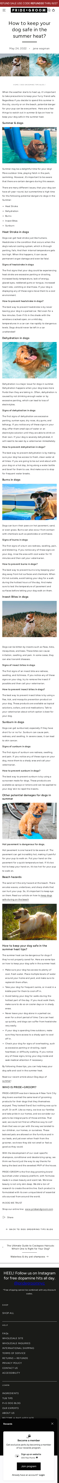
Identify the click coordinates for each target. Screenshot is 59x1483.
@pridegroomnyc (29, 1283)
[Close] (52, 1423)
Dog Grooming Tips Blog (32, 85)
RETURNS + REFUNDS (15, 1358)
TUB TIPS (7, 1398)
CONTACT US (10, 1368)
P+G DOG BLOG (11, 1403)
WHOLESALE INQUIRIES (16, 1343)
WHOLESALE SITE (12, 1338)
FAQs (5, 1333)
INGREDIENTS (10, 1393)
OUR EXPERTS (10, 1408)
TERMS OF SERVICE (14, 1353)
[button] (49, 10)
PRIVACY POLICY (12, 1363)
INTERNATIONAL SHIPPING (18, 1348)
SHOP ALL (8, 1313)
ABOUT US (8, 1413)
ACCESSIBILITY (11, 1372)
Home (16, 85)
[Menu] (4, 10)
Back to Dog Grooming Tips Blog (31, 1229)
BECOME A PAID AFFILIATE (18, 1418)
